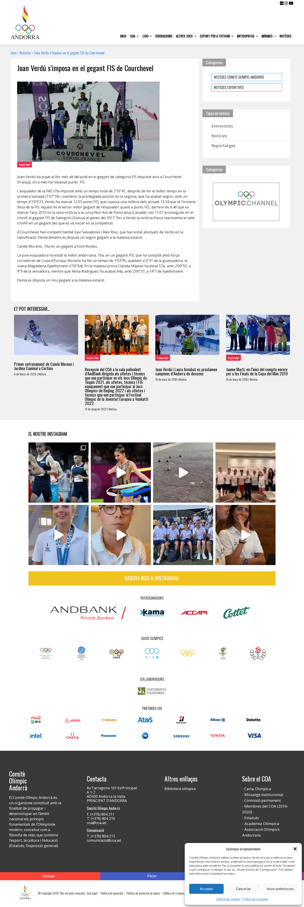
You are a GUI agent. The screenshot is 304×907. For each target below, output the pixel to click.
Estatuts (251, 817)
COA (133, 35)
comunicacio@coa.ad (104, 840)
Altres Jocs (184, 35)
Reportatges (223, 145)
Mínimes (267, 35)
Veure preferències (280, 889)
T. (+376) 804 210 (101, 818)
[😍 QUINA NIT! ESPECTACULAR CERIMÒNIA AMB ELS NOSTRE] (183, 535)
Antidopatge (246, 35)
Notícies (286, 35)
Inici (123, 35)
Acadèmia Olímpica (261, 823)
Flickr (152, 876)
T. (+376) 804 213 (101, 836)
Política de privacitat (255, 899)
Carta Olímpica (257, 788)
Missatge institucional (263, 794)
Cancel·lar (243, 889)
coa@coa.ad (96, 822)
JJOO (145, 35)
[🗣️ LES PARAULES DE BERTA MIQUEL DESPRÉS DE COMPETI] (121, 472)
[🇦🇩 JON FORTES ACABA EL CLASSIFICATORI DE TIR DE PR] (121, 535)
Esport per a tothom (215, 35)
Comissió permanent (262, 800)
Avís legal (92, 893)
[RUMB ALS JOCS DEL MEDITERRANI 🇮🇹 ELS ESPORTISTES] (245, 535)
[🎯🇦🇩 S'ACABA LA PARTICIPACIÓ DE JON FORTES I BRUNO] (183, 472)
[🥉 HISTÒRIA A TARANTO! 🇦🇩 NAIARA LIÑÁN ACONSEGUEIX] (58, 535)
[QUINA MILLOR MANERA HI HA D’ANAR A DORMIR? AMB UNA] (245, 472)
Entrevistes (222, 126)
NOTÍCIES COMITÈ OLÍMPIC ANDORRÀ (239, 77)
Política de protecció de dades (143, 893)
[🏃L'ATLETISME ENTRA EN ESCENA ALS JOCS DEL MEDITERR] (58, 472)
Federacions (163, 35)
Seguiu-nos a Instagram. (152, 578)
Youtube (48, 876)
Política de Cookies (228, 899)
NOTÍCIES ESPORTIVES (229, 87)
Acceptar (206, 889)
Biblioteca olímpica (180, 788)
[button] (295, 849)
